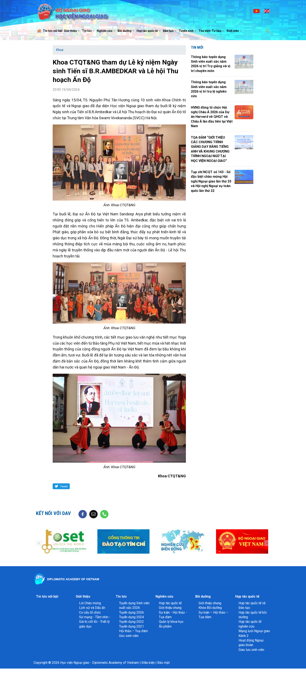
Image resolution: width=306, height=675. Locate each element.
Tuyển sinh (186, 30)
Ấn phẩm (165, 626)
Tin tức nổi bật (52, 30)
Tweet (64, 486)
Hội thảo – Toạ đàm (133, 631)
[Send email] (93, 514)
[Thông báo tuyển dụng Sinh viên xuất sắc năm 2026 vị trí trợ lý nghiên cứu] (244, 87)
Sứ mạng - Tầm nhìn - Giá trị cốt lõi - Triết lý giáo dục (94, 621)
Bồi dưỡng (125, 30)
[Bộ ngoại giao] (133, 541)
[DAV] (72, 11)
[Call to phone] (104, 514)
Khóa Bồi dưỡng (210, 608)
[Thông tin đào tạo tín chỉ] (73, 541)
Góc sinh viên (128, 636)
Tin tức (87, 30)
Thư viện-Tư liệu (210, 30)
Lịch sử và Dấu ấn (92, 608)
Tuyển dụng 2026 (131, 612)
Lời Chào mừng (90, 603)
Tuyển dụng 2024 (131, 617)
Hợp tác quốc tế (147, 30)
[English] (267, 11)
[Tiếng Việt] (256, 11)
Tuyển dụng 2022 (131, 622)
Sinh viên (232, 30)
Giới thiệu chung (170, 608)
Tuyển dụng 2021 (131, 626)
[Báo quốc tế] (251, 541)
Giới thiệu (70, 30)
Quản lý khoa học (171, 622)
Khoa (59, 50)
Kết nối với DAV (53, 513)
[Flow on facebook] (82, 514)
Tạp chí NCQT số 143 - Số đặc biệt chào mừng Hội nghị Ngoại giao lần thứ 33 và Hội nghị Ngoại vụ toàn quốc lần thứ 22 (211, 181)
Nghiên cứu (104, 30)
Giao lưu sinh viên (251, 650)
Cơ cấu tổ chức (90, 612)
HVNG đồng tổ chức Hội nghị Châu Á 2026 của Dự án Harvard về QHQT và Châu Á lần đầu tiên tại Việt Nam (212, 116)
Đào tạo (168, 30)
